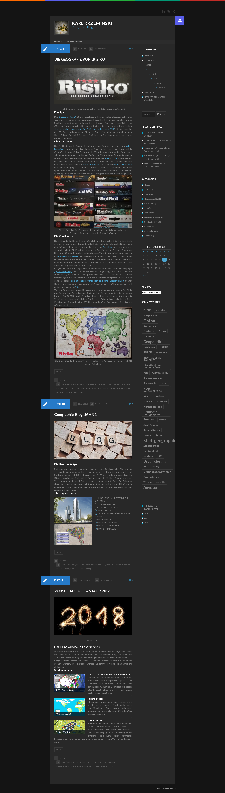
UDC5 (159, 456)
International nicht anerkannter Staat (152, 366)
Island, (116, 384)
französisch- (93, 280)
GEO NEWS (149, 60)
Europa (162, 331)
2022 (148, 65)
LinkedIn (163, 11)
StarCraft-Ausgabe (123, 164)
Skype (168, 11)
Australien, (66, 384)
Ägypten (150, 487)
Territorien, (125, 388)
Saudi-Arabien (150, 425)
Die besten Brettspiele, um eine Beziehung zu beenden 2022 (84, 129)
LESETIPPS (149, 92)
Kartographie (160, 372)
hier (107, 158)
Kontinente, (61, 388)
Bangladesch (150, 315)
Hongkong (163, 347)
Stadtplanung (151, 445)
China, (73, 565)
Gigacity (147, 194)
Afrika (147, 310)
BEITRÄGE (148, 55)
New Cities (148, 203)
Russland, (96, 388)
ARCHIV (162, 88)
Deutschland (149, 326)
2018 (158, 83)
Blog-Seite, (66, 565)
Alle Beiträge (69, 42)
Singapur (160, 435)
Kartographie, (125, 384)
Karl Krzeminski (100, 49)
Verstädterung (151, 476)
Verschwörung (116, 280)
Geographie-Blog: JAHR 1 (75, 414)
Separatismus (151, 430)
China (149, 320)
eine (73, 280)
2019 (156, 78)
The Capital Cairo (151, 222)
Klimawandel (150, 383)
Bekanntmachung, (80, 762)
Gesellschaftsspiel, (105, 384)
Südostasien (73, 256)
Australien (160, 310)
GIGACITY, (80, 565)
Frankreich (148, 336)
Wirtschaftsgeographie (154, 482)
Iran (145, 372)
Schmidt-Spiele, (106, 388)
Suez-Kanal (149, 213)
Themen (62, 380)
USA (145, 466)
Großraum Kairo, (91, 565)
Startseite (58, 42)
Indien (147, 352)
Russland (149, 419)
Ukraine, (59, 392)
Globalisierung (149, 347)
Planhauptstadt (152, 406)
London (164, 383)
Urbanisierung (154, 461)
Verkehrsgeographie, (97, 766)
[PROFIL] (179, 20)
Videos (147, 236)
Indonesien (161, 352)
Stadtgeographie (159, 440)
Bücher (147, 190)
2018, (64, 762)
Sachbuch (163, 420)
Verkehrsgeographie (157, 472)
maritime (62, 256)
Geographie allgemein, (89, 384)
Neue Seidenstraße (152, 390)
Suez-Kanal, (74, 569)
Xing (174, 11)
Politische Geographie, (65, 766)
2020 (153, 74)
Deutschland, (99, 762)
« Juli (144, 275)
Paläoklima (162, 401)
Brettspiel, (75, 384)
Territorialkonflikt (151, 451)
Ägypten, (69, 762)
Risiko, (88, 388)
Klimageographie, (105, 565)
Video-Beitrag (85, 569)
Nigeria (147, 396)
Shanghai (147, 435)
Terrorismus (148, 456)
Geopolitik (152, 341)
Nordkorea (160, 396)
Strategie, (116, 388)
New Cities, (116, 565)
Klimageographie (152, 377)
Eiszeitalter (148, 331)
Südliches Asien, (63, 569)
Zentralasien (78, 392)
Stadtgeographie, (81, 766)
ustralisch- (82, 280)
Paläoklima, (126, 565)
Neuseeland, (71, 388)
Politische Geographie (151, 413)
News (146, 208)
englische (103, 280)
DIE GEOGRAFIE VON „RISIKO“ (80, 59)
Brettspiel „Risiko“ (67, 116)
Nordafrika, (81, 388)
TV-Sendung (149, 231)
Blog (146, 185)
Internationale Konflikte (152, 358)
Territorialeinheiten (152, 217)
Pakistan (147, 401)
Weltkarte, (68, 392)
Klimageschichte (151, 199)
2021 (151, 69)
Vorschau (110, 766)
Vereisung (155, 467)
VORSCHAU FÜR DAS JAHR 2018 (82, 591)
